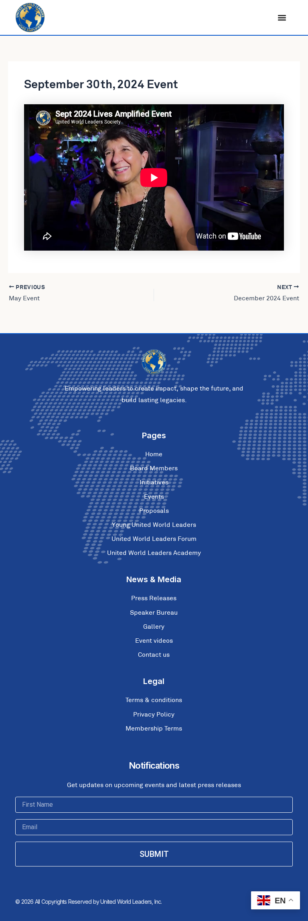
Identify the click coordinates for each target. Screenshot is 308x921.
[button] (282, 17)
